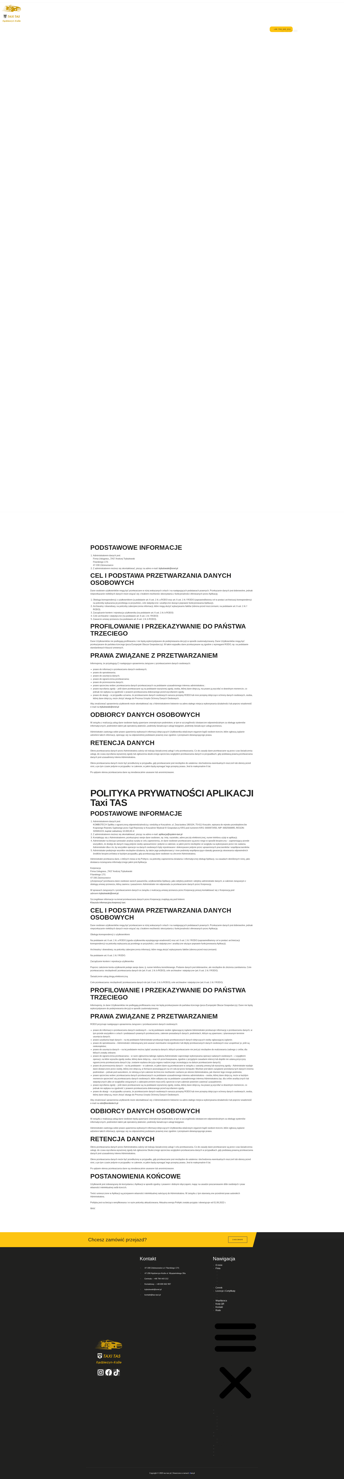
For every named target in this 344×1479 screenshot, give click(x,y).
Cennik (219, 1288)
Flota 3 (222, 1278)
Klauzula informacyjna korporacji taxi (107, 902)
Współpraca (221, 1300)
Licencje (223, 1294)
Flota (218, 1268)
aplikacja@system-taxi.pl (170, 834)
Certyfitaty (223, 1297)
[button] (235, 1360)
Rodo (218, 1310)
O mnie (219, 1265)
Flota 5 (222, 1284)
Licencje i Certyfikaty (225, 1291)
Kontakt (219, 1307)
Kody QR (220, 1304)
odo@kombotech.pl (109, 1103)
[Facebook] (108, 1372)
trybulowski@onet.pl (168, 568)
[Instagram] (100, 1372)
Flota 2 (222, 1275)
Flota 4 (222, 1281)
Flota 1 (222, 1271)
